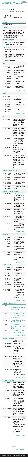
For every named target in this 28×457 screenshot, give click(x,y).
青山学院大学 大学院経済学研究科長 (19, 173)
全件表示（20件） (20, 232)
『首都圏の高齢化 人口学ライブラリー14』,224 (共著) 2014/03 (17, 326)
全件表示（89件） (20, 335)
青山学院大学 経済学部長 (19, 178)
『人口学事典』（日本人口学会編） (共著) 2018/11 (18, 320)
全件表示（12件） (20, 377)
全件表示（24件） (20, 262)
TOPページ (5, 9)
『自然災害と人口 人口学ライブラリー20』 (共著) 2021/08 (17, 315)
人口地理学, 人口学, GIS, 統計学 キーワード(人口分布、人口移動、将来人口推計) (14, 43)
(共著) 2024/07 (18, 307)
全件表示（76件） (20, 435)
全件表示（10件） (20, 300)
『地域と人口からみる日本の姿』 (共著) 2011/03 (17, 331)
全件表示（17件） (20, 90)
